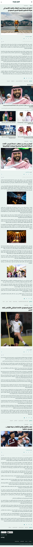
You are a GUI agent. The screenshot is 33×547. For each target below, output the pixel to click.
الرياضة (31, 5)
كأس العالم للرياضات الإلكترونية (23, 301)
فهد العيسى (27, 349)
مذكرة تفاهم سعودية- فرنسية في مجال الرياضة (9, 122)
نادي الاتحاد (26, 420)
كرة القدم (15, 420)
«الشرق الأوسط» (27, 36)
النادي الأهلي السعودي (19, 80)
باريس (7, 301)
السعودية (8, 80)
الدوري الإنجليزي (21, 527)
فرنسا (4, 301)
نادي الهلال (12, 80)
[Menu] (31, 2)
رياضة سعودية (26, 5)
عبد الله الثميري (28, 172)
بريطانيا (10, 527)
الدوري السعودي (21, 420)
